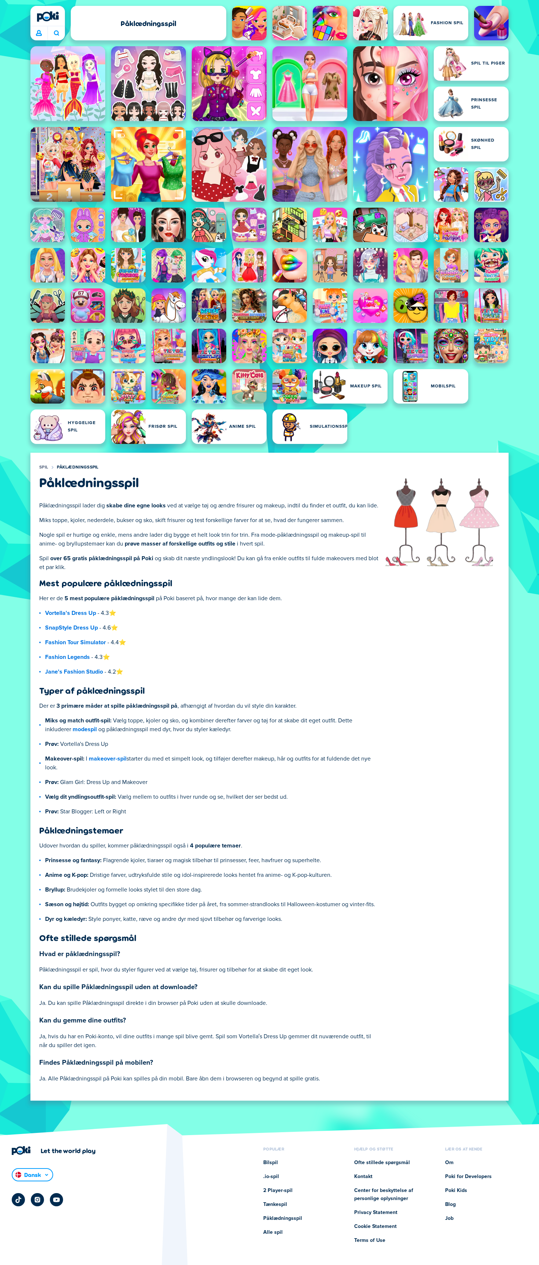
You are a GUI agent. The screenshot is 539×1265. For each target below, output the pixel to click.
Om (449, 1162)
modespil (85, 729)
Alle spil (273, 1232)
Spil (43, 467)
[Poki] (48, 16)
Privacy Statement (375, 1212)
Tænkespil (275, 1204)
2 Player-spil (278, 1190)
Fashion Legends (67, 657)
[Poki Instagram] (37, 1199)
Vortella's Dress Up (70, 613)
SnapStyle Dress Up (71, 628)
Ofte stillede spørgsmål (382, 1162)
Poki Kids (456, 1190)
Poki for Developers (468, 1176)
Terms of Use (369, 1240)
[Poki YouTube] (56, 1199)
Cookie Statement (375, 1226)
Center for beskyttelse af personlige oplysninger (383, 1194)
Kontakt (363, 1176)
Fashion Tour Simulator (75, 642)
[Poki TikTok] (18, 1199)
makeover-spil (107, 759)
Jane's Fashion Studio (74, 672)
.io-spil (271, 1176)
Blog (450, 1204)
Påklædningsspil (78, 467)
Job (449, 1218)
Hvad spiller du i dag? (56, 33)
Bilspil (270, 1162)
